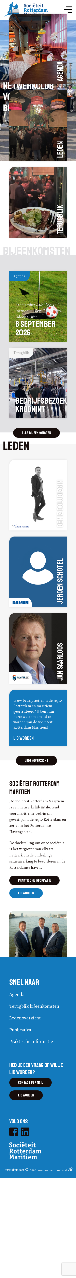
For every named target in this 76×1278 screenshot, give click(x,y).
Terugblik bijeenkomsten (34, 1006)
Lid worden (26, 893)
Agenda (17, 994)
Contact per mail (30, 1082)
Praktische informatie (34, 880)
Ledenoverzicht (36, 760)
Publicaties (20, 1029)
